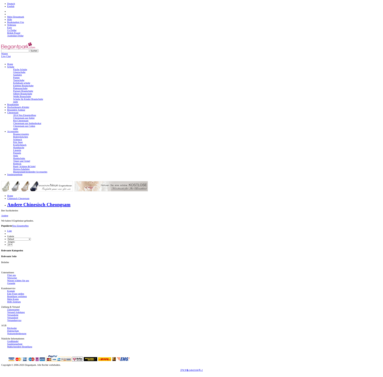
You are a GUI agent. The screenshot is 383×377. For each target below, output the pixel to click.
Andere (4, 215)
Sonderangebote (14, 174)
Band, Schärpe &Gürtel (24, 166)
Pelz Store (18, 142)
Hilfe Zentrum (14, 302)
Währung (11, 25)
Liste (9, 231)
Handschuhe (19, 158)
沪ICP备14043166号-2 (191, 370)
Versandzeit (12, 317)
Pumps (16, 77)
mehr (15, 102)
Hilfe (9, 19)
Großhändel (12, 341)
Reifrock (17, 163)
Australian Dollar (15, 35)
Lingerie (17, 150)
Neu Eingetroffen (20, 226)
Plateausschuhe (20, 88)
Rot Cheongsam (20, 120)
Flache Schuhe (20, 69)
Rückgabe (12, 328)
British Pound (13, 33)
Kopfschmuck (19, 145)
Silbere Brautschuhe (22, 93)
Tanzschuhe (18, 80)
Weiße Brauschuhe (22, 96)
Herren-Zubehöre (21, 169)
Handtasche (18, 147)
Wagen (4, 53)
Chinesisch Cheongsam (18, 198)
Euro (9, 27)
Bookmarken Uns (15, 22)
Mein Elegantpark (15, 17)
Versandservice (14, 320)
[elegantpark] (18, 48)
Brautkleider (13, 104)
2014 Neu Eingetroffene (24, 115)
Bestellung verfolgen (17, 296)
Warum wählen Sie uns (18, 280)
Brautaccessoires (21, 134)
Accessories (12, 131)
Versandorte (12, 315)
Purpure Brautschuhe (23, 91)
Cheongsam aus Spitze (24, 118)
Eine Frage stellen (15, 293)
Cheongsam (12, 112)
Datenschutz (13, 331)
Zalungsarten (13, 309)
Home (10, 64)
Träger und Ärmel (21, 161)
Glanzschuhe (19, 72)
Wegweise (12, 278)
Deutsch (11, 3)
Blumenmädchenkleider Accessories (30, 172)
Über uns (11, 275)
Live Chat (6, 56)
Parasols (17, 153)
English (10, 6)
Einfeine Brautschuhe (23, 85)
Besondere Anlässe (16, 110)
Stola (15, 155)
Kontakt (11, 291)
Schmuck (17, 139)
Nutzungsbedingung (16, 333)
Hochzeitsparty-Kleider (18, 107)
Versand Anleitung (16, 312)
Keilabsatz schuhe (21, 83)
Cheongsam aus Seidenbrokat (27, 123)
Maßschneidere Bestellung (19, 346)
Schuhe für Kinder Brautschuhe (28, 99)
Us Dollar (11, 30)
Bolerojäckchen (20, 137)
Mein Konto (13, 299)
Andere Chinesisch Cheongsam (38, 204)
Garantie (11, 283)
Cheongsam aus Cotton (24, 126)
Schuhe (10, 67)
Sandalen (17, 75)
